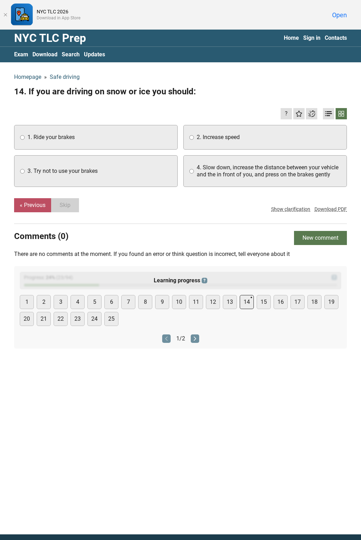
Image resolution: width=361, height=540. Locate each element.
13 (230, 302)
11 (196, 302)
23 (77, 318)
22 (60, 318)
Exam (21, 54)
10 (179, 302)
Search (71, 54)
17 (297, 302)
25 (111, 318)
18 (314, 302)
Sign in (311, 37)
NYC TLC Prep (50, 38)
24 (94, 318)
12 (213, 302)
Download (44, 54)
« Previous (32, 205)
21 (44, 318)
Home (291, 37)
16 (280, 302)
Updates (94, 54)
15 (264, 302)
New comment (320, 237)
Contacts (336, 37)
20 (27, 318)
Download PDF (330, 209)
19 (331, 302)
